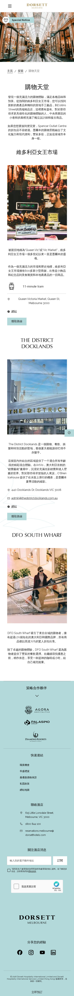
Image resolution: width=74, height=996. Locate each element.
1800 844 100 (33, 824)
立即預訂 (37, 992)
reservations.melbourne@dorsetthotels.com (39, 832)
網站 (14, 311)
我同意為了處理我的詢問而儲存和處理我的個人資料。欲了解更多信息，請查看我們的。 (39, 870)
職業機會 (24, 765)
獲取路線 (16, 321)
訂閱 (60, 860)
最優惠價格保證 (28, 777)
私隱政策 (25, 783)
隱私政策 (32, 871)
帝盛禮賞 (24, 771)
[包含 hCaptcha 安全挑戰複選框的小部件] (37, 886)
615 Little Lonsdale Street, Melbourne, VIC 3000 (39, 814)
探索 (20, 70)
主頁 (10, 70)
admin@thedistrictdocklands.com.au (34, 498)
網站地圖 (25, 789)
